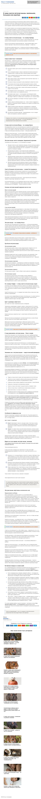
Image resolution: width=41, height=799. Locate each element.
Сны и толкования (7, 2)
